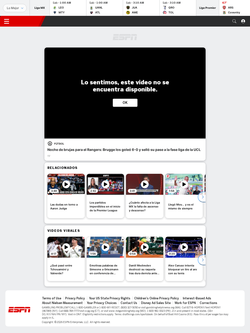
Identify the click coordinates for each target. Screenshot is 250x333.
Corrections (208, 303)
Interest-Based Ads (197, 298)
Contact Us (129, 303)
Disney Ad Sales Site (156, 303)
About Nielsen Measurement (62, 303)
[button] (234, 21)
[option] (66, 196)
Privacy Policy (75, 298)
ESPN (28, 21)
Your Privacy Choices (102, 303)
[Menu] (6, 21)
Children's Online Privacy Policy (156, 298)
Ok (125, 103)
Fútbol (59, 143)
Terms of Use (51, 298)
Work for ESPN (185, 303)
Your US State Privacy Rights (109, 298)
